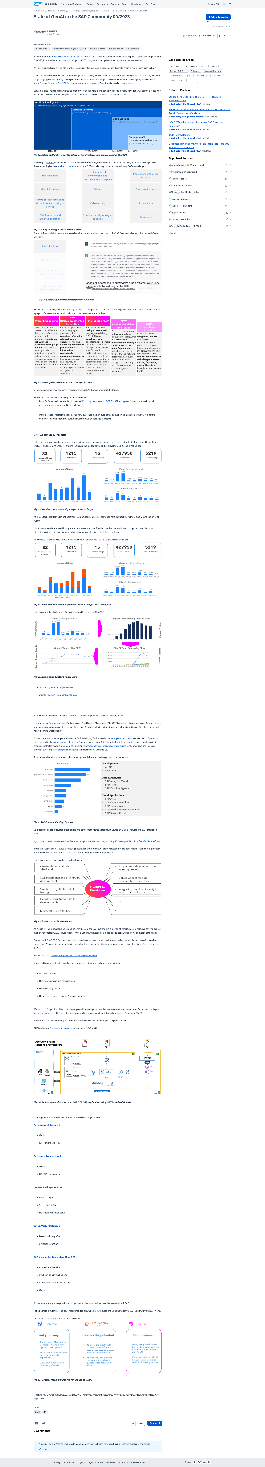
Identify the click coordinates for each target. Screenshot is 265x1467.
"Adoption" (195, 71)
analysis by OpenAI (67, 166)
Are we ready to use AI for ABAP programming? (74, 955)
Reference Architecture (61, 1028)
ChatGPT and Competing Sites (62, 695)
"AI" (190, 76)
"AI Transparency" (176, 76)
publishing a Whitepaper (54, 750)
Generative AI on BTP (63, 1257)
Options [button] (207, 21)
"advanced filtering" (211, 71)
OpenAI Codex (47, 83)
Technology (75, 11)
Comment (44, 1449)
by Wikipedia (87, 300)
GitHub (42, 1290)
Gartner (50, 162)
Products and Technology (72, 4)
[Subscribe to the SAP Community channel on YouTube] (204, 1462)
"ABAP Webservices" (198, 66)
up (39, 1226)
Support (121, 1462)
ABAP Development (115, 49)
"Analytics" (217, 76)
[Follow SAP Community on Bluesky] (199, 1462)
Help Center (136, 4)
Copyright (81, 1462)
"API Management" (177, 80)
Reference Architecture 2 (47, 1156)
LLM (59, 1187)
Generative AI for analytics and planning (107, 746)
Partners (115, 4)
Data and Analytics (42, 49)
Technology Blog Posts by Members (95, 11)
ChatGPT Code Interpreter (70, 83)
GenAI (37, 1412)
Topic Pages (151, 4)
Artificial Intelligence (97, 49)
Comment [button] (154, 1423)
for (55, 1187)
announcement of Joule (64, 742)
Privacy (57, 1462)
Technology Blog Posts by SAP (186, 104)
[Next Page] (202, 83)
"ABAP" (213, 66)
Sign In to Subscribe (218, 17)
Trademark (110, 1462)
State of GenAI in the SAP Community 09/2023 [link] (129, 11)
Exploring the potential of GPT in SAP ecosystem (106, 401)
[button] (220, 35)
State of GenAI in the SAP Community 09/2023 (82, 16)
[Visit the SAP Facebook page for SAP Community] (194, 1462)
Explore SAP (214, 4)
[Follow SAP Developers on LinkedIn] (209, 1462)
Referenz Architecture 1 (47, 1125)
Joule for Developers (179, 135)
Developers (102, 4)
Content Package (43, 1187)
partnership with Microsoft (119, 738)
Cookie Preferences (136, 1462)
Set (36, 1226)
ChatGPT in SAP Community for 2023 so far (73, 57)
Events (125, 4)
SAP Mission (40, 1257)
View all (172, 233)
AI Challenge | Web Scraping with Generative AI (137, 841)
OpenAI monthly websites (60, 687)
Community (50, 4)
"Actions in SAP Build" (178, 71)
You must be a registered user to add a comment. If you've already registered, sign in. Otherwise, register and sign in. (94, 1444)
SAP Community (40, 11)
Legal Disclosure (95, 1462)
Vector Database (50, 1226)
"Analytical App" (202, 76)
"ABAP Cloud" (181, 66)
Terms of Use (68, 1462)
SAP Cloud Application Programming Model (69, 49)
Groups (90, 4)
